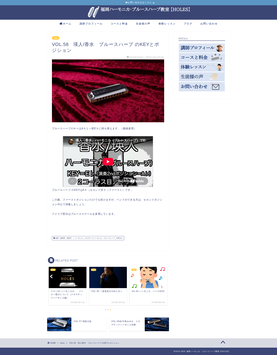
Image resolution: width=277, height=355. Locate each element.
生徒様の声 (143, 23)
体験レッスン (167, 23)
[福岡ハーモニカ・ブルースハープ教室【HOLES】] (138, 19)
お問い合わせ (209, 23)
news (56, 38)
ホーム (67, 23)
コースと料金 (119, 23)
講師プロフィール (91, 23)
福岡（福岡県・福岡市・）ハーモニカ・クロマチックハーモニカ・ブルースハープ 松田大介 (89, 238)
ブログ (188, 23)
